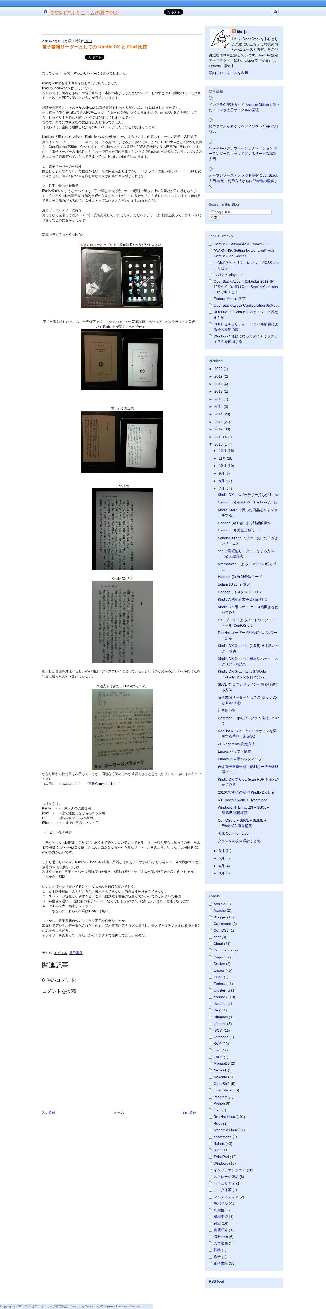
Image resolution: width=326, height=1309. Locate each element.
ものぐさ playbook (228, 275)
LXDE (218, 1057)
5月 (222, 858)
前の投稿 (189, 1113)
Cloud (218, 944)
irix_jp (242, 32)
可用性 (219, 1210)
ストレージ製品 (226, 1177)
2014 (219, 414)
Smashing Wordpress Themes (106, 1306)
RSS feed (216, 1281)
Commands (223, 950)
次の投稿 (48, 1113)
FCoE (218, 977)
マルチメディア (226, 1197)
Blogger (220, 917)
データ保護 (223, 1190)
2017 (219, 391)
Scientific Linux (226, 1130)
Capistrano (222, 924)
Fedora (219, 984)
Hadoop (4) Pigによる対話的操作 (244, 523)
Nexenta (220, 1077)
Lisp (217, 1050)
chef (217, 937)
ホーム (119, 1113)
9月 (222, 473)
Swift (217, 1150)
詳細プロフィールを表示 (228, 73)
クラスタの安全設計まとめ (239, 841)
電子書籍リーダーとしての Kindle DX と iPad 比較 (94, 46)
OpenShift (222, 1084)
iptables (220, 1024)
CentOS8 (221, 930)
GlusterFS (222, 990)
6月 (222, 851)
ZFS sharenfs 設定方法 (236, 744)
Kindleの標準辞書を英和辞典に (242, 599)
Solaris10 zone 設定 (234, 584)
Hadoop (220, 1003)
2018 (219, 384)
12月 (223, 451)
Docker (219, 964)
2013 (219, 422)
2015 (219, 406)
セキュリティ (224, 1183)
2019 (219, 376)
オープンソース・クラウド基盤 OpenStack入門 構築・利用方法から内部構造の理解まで (243, 180)
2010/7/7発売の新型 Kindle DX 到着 (246, 792)
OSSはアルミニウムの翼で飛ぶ (85, 13)
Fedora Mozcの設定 (230, 299)
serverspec (223, 1137)
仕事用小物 (227, 710)
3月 (222, 873)
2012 (219, 429)
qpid (217, 1110)
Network (220, 1070)
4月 (222, 866)
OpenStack (223, 1090)
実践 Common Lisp (233, 833)
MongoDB (222, 1063)
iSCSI (218, 1030)
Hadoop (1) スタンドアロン (240, 592)
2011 (218, 437)
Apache (220, 910)
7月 (222, 488)
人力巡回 (221, 1243)
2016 (219, 399)
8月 (222, 481)
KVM (217, 1043)
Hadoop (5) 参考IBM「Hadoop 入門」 (248, 502)
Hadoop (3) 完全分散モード (240, 530)
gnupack (220, 997)
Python (219, 1103)
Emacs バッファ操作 (234, 751)
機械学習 (221, 1217)
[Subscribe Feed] (275, 11)
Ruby (218, 1123)
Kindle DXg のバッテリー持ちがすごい (248, 495)
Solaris (219, 1143)
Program (221, 1097)
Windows (221, 1163)
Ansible (219, 904)
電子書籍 (76, 953)
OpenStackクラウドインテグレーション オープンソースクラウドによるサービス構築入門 (243, 153)
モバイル (60, 953)
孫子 (217, 1257)
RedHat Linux (225, 1117)
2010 (219, 444)
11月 (223, 458)
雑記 (217, 1223)
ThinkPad (221, 1157)
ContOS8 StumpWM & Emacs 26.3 (242, 244)
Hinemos (221, 1017)
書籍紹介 (221, 1230)
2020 (219, 369)
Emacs (219, 970)
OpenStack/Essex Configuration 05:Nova (246, 305)
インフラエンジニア (230, 1170)
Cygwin (219, 957)
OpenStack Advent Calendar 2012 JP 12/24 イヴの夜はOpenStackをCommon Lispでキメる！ (246, 286)
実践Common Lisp (101, 784)
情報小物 (221, 1237)
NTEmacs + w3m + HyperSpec (242, 800)
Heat (217, 1010)
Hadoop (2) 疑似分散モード (240, 577)
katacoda (221, 1037)
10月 (223, 466)
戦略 (217, 1250)
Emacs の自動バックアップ (240, 759)
